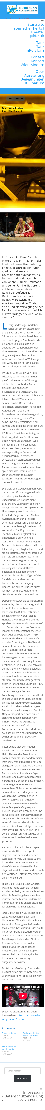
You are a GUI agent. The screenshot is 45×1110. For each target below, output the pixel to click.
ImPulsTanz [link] (34, 50)
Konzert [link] (37, 57)
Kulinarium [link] (34, 82)
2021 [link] (10, 99)
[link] (22, 13)
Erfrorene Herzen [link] (9, 1033)
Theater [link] (37, 32)
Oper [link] (40, 71)
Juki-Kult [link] (37, 35)
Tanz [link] (40, 42)
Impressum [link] (33, 1092)
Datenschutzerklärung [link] (23, 1096)
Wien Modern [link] (32, 64)
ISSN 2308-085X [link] (29, 1099)
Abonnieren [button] (22, 1078)
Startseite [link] (36, 24)
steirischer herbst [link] (29, 28)
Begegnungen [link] (32, 79)
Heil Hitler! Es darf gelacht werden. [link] (9, 1047)
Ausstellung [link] (34, 75)
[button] (28, 53)
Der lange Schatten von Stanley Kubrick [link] (31, 1034)
